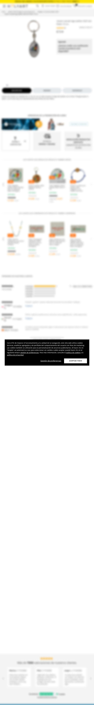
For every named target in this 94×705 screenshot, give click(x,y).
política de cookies (73, 352)
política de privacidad (15, 355)
